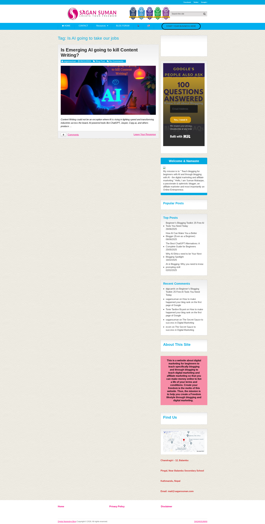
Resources (101, 26)
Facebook (187, 2)
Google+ (204, 2)
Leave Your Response (145, 134)
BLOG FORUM (122, 26)
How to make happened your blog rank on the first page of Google (184, 302)
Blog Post (100, 61)
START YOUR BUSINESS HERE (181, 26)
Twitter (196, 2)
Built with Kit (180, 136)
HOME (67, 26)
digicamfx (170, 288)
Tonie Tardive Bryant (176, 309)
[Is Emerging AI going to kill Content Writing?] (108, 90)
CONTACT (83, 26)
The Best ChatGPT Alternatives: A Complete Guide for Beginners (183, 245)
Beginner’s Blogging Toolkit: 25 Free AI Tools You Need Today (185, 224)
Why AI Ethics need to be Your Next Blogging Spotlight (184, 255)
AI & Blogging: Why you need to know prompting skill (184, 265)
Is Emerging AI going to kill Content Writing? (99, 52)
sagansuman (69, 61)
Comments (73, 134)
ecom (168, 327)
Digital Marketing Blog (67, 521)
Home (61, 506)
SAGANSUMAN (200, 521)
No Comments (116, 61)
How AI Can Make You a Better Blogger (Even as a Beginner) (181, 234)
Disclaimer (166, 506)
